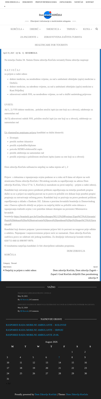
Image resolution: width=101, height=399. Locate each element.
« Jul (8, 383)
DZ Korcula (31, 53)
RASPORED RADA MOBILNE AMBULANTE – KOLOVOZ (36, 325)
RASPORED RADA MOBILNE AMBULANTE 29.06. (32, 335)
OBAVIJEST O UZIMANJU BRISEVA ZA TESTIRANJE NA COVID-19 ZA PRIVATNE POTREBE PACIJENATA (56, 305)
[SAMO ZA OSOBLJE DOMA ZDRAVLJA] (5, 6)
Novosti (14, 263)
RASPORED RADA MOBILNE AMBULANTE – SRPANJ (34, 330)
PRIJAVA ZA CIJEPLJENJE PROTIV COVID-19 (34, 293)
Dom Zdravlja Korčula (45, 394)
